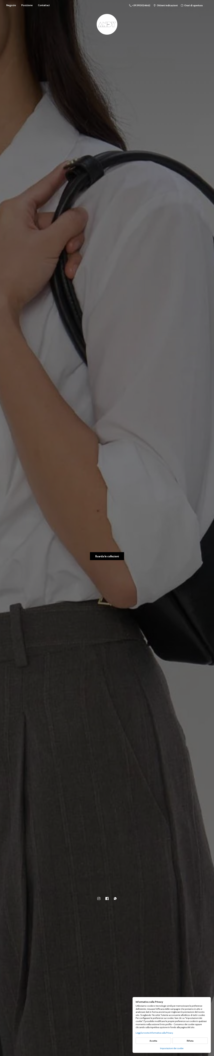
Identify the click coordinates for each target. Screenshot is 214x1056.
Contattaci (44, 5)
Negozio (11, 5)
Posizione (27, 5)
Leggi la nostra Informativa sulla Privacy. (154, 1032)
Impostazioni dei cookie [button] (171, 1048)
